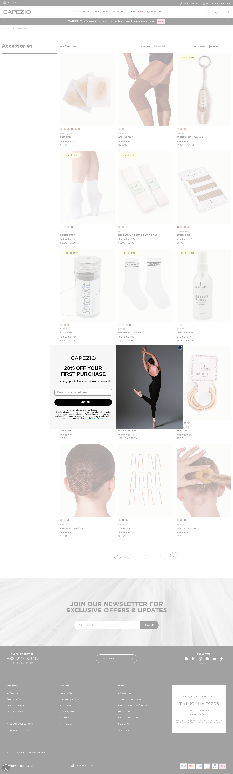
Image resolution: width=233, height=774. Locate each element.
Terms (100, 418)
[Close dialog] (180, 347)
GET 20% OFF (83, 402)
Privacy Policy (88, 418)
